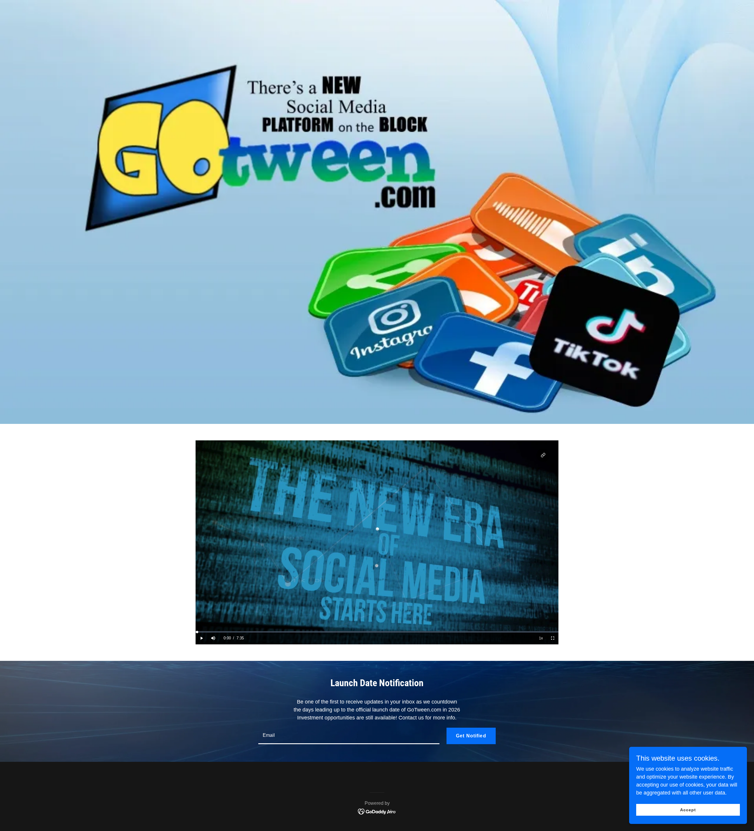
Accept (688, 809)
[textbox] (348, 736)
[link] (377, 811)
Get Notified (471, 735)
